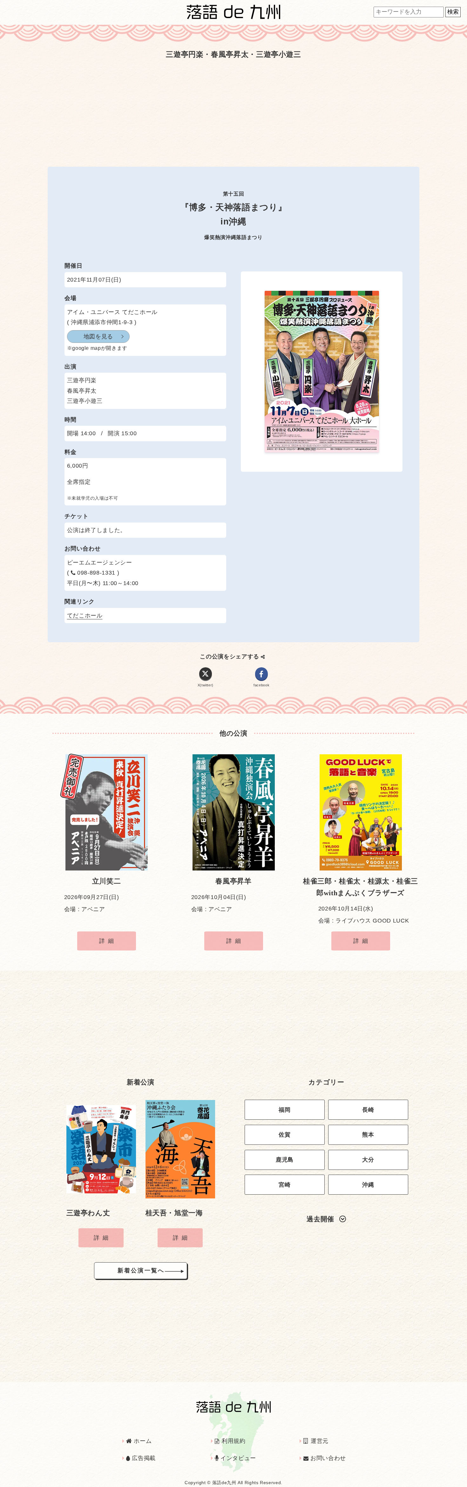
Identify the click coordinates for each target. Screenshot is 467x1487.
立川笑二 (106, 881)
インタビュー (237, 1458)
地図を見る (98, 336)
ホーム (142, 1441)
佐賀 (284, 1134)
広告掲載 (143, 1458)
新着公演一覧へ (141, 1270)
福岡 (284, 1110)
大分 (368, 1160)
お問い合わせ (327, 1458)
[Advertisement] (233, 112)
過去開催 (320, 1219)
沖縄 (368, 1185)
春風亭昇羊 (233, 881)
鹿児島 (285, 1160)
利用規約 (233, 1441)
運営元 (318, 1441)
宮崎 (284, 1185)
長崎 (368, 1110)
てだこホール (85, 615)
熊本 (368, 1134)
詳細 (108, 941)
